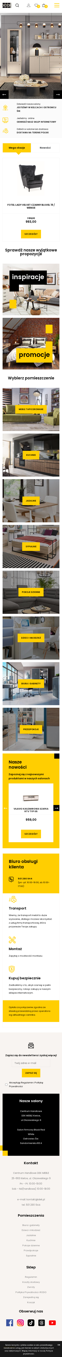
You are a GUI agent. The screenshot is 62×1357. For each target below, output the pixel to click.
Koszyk (31, 1302)
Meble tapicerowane (31, 409)
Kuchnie (31, 455)
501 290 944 (33, 1205)
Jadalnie (31, 500)
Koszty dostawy (31, 1282)
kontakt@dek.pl (36, 1199)
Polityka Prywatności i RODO (31, 1292)
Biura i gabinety (31, 683)
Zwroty (31, 1287)
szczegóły (31, 234)
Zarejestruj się (31, 1297)
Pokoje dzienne (31, 592)
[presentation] (4, 94)
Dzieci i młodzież (31, 637)
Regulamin (27, 1082)
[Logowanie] (29, 5)
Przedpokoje (31, 729)
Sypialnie (31, 546)
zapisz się (31, 1072)
